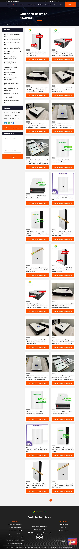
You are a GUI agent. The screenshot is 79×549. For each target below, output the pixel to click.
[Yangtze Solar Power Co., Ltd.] (39, 512)
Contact (40, 4)
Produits (15, 4)
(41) (11, 93)
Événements (48, 4)
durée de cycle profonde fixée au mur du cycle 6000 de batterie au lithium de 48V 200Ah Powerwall (37, 269)
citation (70, 4)
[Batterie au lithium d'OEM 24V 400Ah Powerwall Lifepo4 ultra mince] (37, 183)
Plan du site (64, 537)
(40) (10, 63)
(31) (8, 97)
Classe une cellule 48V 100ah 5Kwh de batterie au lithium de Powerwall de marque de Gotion (62, 233)
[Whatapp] (9, 123)
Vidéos (22, 4)
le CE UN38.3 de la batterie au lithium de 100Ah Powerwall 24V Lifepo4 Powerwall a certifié (37, 233)
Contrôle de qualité (64, 530)
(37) (11, 101)
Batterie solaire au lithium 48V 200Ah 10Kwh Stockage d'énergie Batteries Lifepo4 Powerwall (36, 53)
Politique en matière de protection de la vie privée (64, 540)
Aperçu (8, 4)
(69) (12, 35)
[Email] (13, 123)
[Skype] (6, 123)
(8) (10, 68)
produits (9, 24)
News (64, 534)
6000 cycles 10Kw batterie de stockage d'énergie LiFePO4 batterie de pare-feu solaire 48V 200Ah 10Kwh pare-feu (62, 125)
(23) (12, 39)
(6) (11, 84)
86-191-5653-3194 (69, 1)
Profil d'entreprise (64, 524)
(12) (12, 48)
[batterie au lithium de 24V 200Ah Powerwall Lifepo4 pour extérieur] (63, 147)
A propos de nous (31, 4)
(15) (9, 73)
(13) (12, 52)
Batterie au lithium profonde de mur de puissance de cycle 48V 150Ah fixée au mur (62, 197)
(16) (11, 44)
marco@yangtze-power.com (53, 1)
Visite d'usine (64, 527)
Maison (4, 24)
